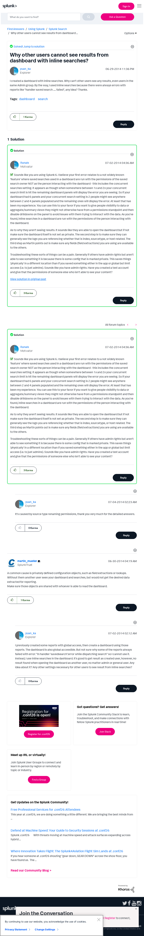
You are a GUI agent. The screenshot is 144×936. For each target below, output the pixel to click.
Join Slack (105, 731)
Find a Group (39, 779)
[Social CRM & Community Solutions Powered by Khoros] (126, 888)
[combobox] (51, 17)
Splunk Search (58, 29)
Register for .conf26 (39, 733)
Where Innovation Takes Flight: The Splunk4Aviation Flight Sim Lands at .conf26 (67, 851)
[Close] (98, 919)
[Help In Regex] (128, 325)
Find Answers (15, 29)
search (43, 99)
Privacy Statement (16, 929)
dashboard (27, 99)
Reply (123, 124)
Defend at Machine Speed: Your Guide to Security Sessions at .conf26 (60, 830)
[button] (132, 47)
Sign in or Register (104, 918)
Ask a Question (117, 16)
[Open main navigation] (139, 5)
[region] (51, 925)
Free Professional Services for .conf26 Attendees (45, 809)
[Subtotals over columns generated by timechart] (135, 325)
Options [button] (128, 33)
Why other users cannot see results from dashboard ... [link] (44, 33)
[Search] (88, 17)
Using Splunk (36, 29)
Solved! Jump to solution (29, 46)
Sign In (126, 6)
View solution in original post (28, 279)
